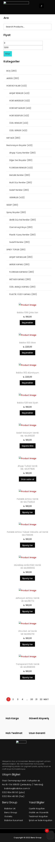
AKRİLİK (12, 78)
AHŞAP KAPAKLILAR (21, 257)
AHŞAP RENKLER (19, 93)
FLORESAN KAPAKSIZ (21, 272)
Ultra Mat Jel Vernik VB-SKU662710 (27, 632)
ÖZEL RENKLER (18, 123)
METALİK (13, 137)
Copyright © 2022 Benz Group (27, 837)
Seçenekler (27, 322)
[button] (49, 6)
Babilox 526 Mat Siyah (27, 402)
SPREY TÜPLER (16, 249)
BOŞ (11, 70)
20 (31, 699)
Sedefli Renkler (19, 242)
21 (36, 699)
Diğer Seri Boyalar (20, 160)
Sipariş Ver (27, 512)
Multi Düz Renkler (20, 182)
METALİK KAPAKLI (20, 279)
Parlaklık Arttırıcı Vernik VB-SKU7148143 (27, 500)
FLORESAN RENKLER (21, 167)
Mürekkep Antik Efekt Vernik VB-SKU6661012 (27, 566)
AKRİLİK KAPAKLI (19, 264)
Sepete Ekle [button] (27, 445)
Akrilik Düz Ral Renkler (22, 219)
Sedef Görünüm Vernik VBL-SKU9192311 (27, 434)
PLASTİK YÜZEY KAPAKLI (23, 294)
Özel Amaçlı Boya (21, 227)
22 (41, 699)
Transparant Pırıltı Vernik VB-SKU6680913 (27, 665)
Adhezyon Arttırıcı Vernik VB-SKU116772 (27, 599)
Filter (7, 53)
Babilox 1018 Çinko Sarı (27, 312)
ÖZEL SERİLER (18, 130)
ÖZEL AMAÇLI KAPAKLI (22, 286)
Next (46, 699)
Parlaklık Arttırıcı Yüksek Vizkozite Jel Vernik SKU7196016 (27, 533)
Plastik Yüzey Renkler (22, 234)
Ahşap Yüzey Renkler (22, 152)
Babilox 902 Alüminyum (27, 372)
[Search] (47, 27)
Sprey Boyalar (16, 212)
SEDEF (12, 204)
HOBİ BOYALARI (16, 85)
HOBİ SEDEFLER (19, 115)
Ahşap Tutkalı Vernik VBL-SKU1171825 (27, 467)
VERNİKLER (17, 197)
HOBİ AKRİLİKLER (19, 100)
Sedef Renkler (19, 190)
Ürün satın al (27, 479)
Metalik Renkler (19, 175)
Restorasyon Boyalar (19, 145)
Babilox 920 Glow (27, 342)
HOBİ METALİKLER (20, 108)
